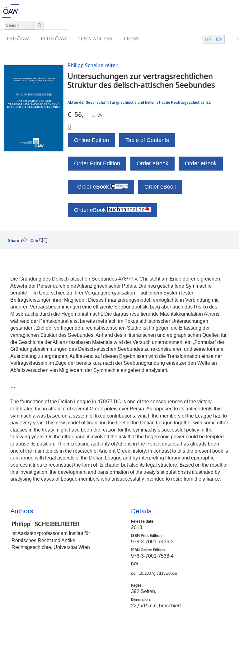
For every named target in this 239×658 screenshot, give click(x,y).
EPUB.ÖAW (54, 38)
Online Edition (91, 140)
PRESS (131, 38)
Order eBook (152, 163)
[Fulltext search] (39, 25)
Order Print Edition (97, 163)
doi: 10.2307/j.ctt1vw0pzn (154, 573)
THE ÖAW (17, 38)
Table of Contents (147, 140)
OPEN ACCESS (95, 38)
